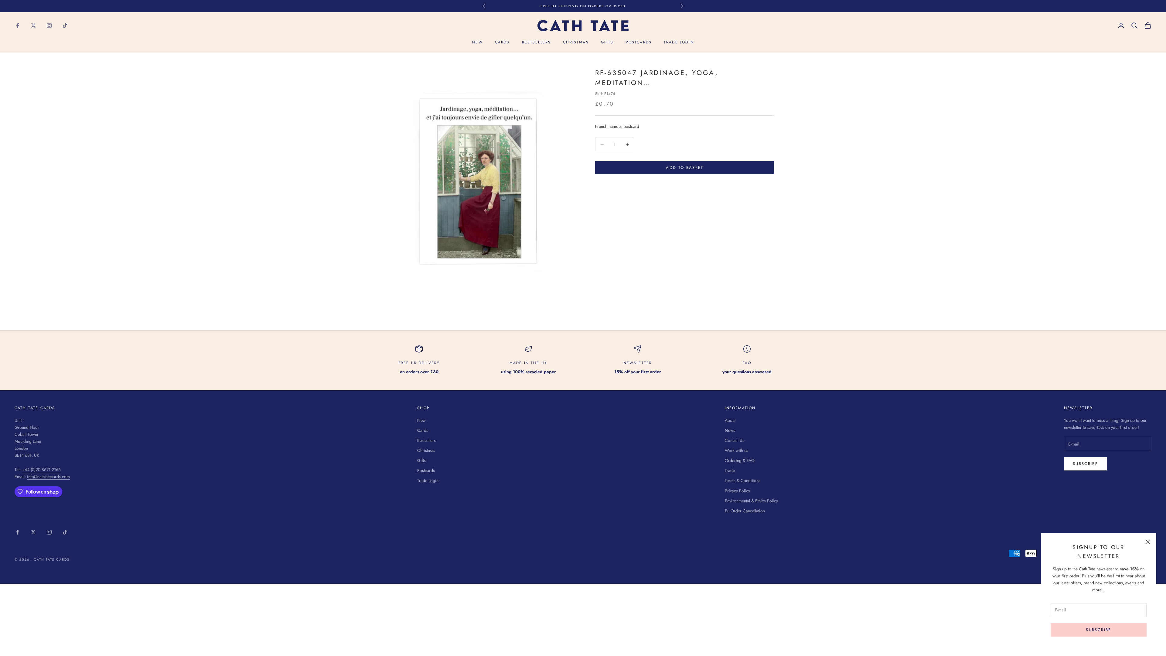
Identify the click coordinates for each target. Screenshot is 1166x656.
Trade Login (679, 42)
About (730, 420)
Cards (502, 42)
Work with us (736, 450)
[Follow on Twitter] (33, 25)
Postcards (639, 42)
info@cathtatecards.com (48, 476)
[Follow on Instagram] (49, 25)
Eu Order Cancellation (745, 511)
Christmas (575, 42)
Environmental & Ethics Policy (751, 501)
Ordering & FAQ (740, 460)
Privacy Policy (737, 491)
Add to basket (684, 167)
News (730, 430)
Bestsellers (536, 42)
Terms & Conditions (742, 480)
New (477, 42)
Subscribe (1098, 630)
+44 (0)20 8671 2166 (41, 469)
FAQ (747, 363)
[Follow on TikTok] (65, 25)
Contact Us (734, 440)
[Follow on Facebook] (18, 25)
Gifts (607, 42)
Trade (730, 470)
